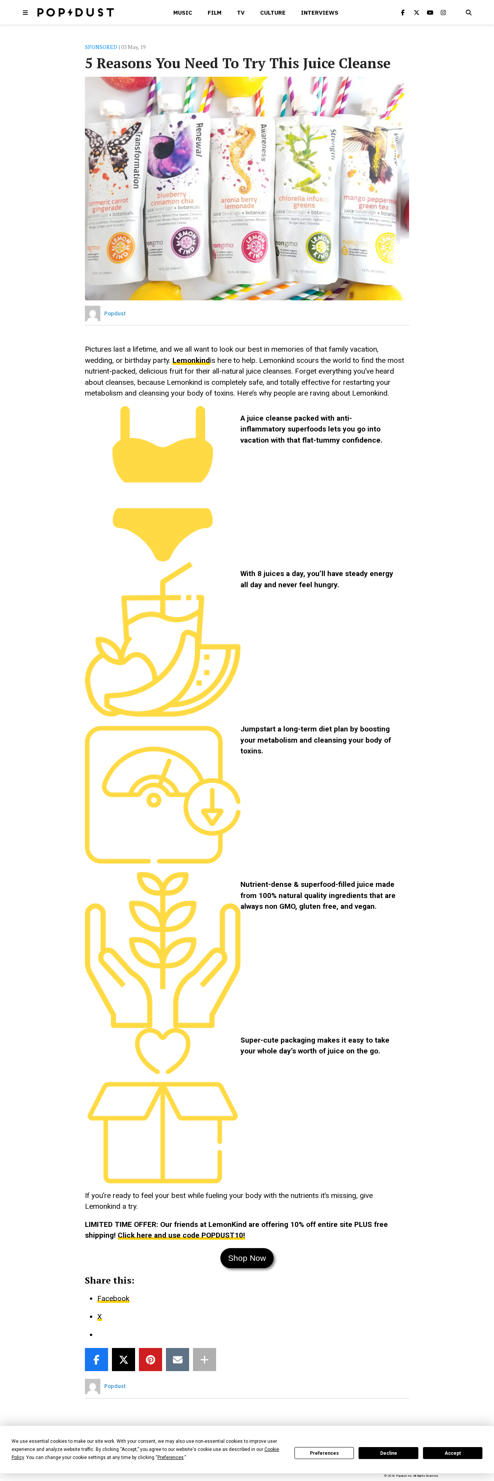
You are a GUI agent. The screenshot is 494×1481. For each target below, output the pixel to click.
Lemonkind (191, 360)
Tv (241, 12)
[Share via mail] (177, 1359)
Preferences (324, 1453)
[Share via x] (123, 1359)
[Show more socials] (204, 1359)
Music (182, 12)
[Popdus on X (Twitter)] (416, 12)
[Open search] (468, 12)
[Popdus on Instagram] (443, 12)
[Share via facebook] (96, 1359)
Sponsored (101, 47)
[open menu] (25, 12)
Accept (453, 1453)
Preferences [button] (170, 1457)
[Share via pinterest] (150, 1359)
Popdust (115, 313)
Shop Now (247, 1258)
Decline (388, 1453)
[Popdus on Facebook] (403, 12)
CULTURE (273, 12)
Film (215, 12)
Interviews (319, 12)
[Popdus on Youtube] (430, 12)
